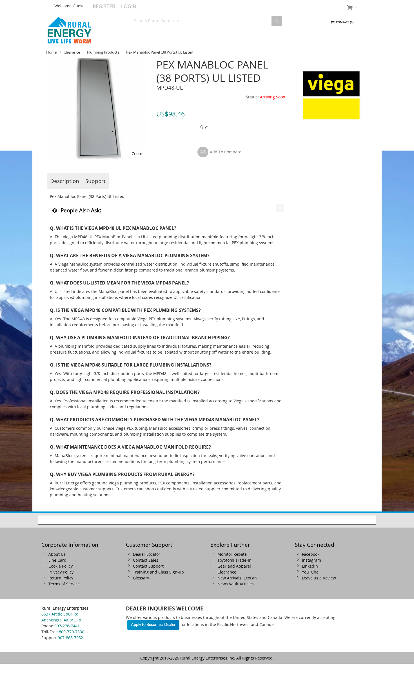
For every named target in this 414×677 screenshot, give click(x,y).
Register (104, 6)
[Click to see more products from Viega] (331, 95)
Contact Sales (145, 560)
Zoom (137, 153)
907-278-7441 (67, 626)
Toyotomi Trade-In (234, 560)
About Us (57, 554)
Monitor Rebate (232, 554)
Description (64, 180)
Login (129, 6)
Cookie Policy (60, 566)
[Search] (276, 21)
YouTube (310, 572)
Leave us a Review (319, 578)
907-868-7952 (70, 637)
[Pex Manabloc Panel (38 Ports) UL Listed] (96, 61)
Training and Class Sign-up (158, 572)
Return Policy (60, 578)
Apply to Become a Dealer (153, 625)
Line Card (57, 560)
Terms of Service (64, 583)
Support (95, 180)
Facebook (310, 554)
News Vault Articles (235, 583)
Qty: (204, 126)
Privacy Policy (61, 572)
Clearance (226, 572)
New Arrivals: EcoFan (237, 578)
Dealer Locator (146, 554)
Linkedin (310, 566)
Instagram (311, 560)
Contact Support (148, 566)
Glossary (141, 578)
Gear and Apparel (234, 566)
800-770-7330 (71, 631)
